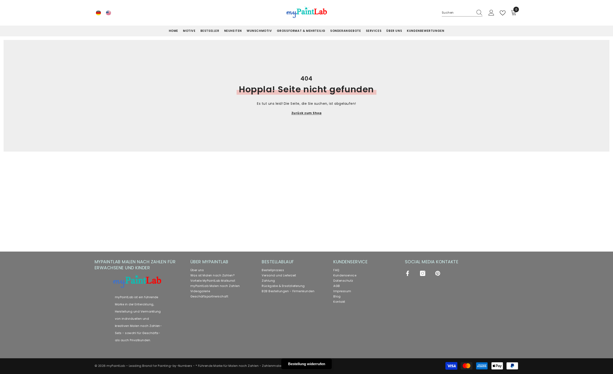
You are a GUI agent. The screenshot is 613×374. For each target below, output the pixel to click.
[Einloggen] (491, 13)
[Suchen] (462, 12)
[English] (108, 13)
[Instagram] (422, 273)
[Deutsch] (98, 13)
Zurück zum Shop (306, 113)
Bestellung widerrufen (306, 364)
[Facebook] (407, 273)
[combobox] (457, 12)
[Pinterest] (437, 273)
